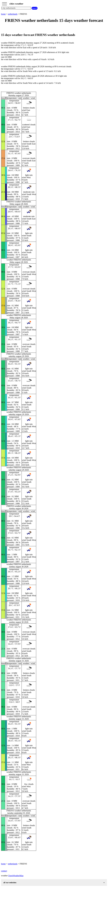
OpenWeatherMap (15, 875)
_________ (4, 2)
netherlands (12, 14)
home (3, 14)
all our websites (9, 883)
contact (4, 871)
